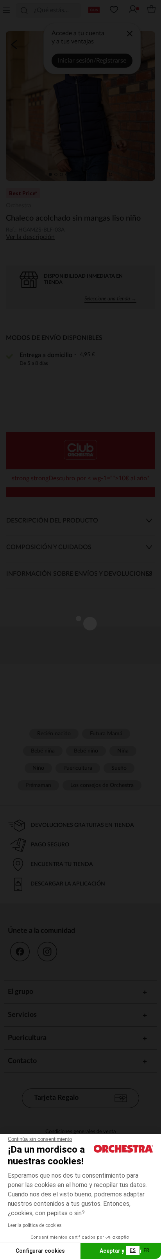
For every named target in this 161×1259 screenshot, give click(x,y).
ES (133, 1250)
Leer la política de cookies (35, 1225)
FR (146, 1250)
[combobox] (133, 1250)
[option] (146, 1250)
